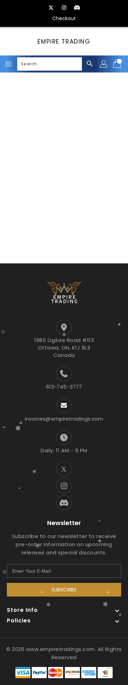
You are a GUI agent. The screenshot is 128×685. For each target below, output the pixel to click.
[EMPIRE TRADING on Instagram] (64, 8)
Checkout (64, 18)
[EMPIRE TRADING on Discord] (77, 8)
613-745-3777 (64, 386)
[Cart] (118, 64)
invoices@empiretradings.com (64, 418)
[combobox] (57, 64)
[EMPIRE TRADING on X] (51, 8)
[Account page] (104, 64)
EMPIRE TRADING (64, 41)
